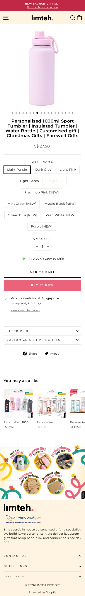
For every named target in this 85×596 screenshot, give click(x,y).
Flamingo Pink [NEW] (41, 192)
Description (19, 330)
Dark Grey (43, 169)
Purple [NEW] (41, 226)
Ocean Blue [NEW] (22, 215)
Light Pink (68, 169)
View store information (25, 310)
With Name (42, 161)
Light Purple (17, 169)
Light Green (29, 181)
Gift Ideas (14, 576)
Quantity (42, 238)
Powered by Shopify (42, 592)
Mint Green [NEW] (22, 203)
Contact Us (15, 555)
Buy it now (42, 285)
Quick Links (15, 566)
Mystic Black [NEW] (60, 203)
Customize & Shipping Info (34, 339)
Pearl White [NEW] (60, 215)
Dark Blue (55, 181)
